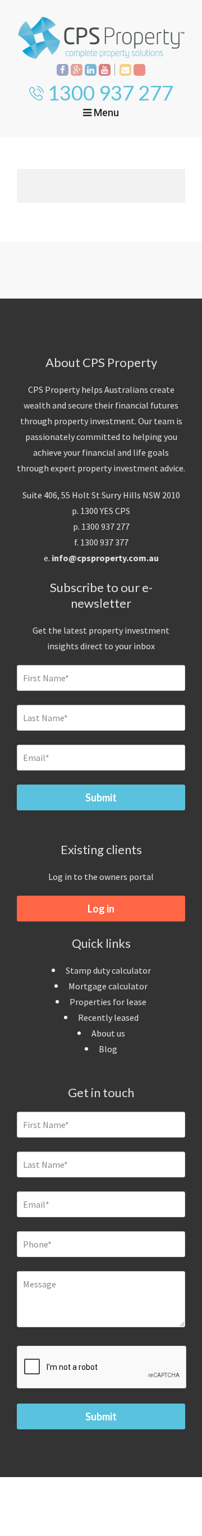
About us (108, 1033)
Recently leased (108, 1017)
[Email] (125, 70)
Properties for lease (108, 1001)
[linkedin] (91, 70)
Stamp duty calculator (108, 970)
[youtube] (105, 70)
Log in (101, 908)
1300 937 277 (110, 92)
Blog (108, 1048)
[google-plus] (76, 70)
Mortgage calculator (108, 986)
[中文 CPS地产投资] (139, 70)
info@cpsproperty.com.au (105, 557)
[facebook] (62, 70)
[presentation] (102, 1368)
